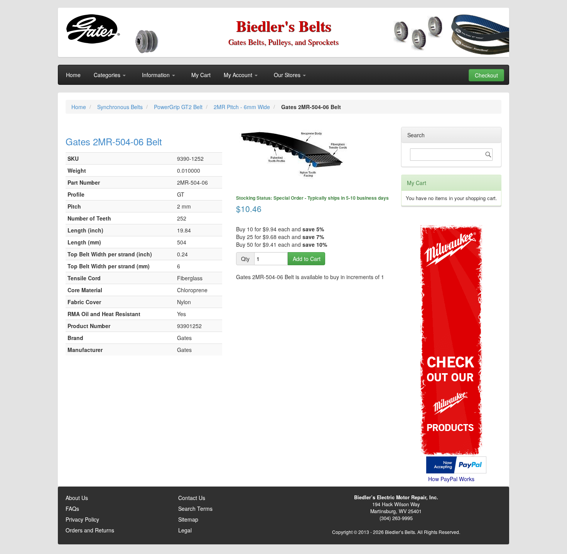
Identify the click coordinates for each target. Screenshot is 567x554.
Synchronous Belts (120, 107)
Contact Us (191, 498)
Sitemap (188, 519)
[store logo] (93, 28)
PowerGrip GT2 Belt (179, 107)
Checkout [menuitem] (486, 75)
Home (79, 107)
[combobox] (451, 154)
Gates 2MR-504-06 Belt (114, 141)
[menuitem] (73, 74)
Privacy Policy (82, 519)
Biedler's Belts (283, 25)
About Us (77, 498)
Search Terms (195, 508)
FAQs (72, 508)
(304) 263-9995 (396, 518)
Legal (185, 530)
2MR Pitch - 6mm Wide (243, 107)
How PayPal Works (451, 479)
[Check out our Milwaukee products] (451, 311)
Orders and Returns (90, 530)
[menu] (283, 74)
